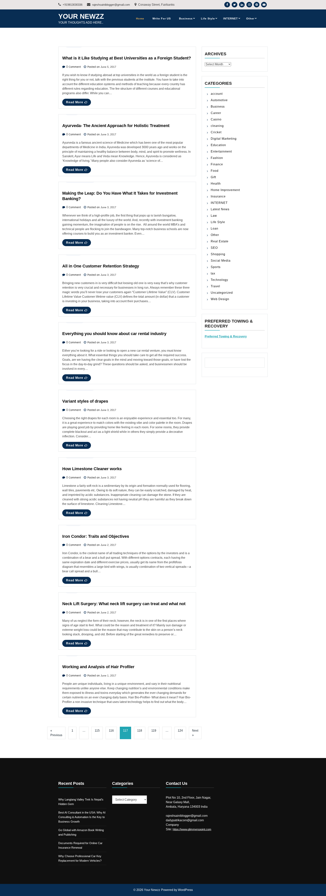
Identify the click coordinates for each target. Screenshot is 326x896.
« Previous (56, 733)
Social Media (221, 260)
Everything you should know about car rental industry (114, 333)
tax (213, 273)
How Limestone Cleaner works (92, 468)
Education (218, 145)
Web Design (220, 299)
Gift (213, 177)
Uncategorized (222, 292)
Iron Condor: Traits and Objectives (95, 536)
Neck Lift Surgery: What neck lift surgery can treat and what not (123, 603)
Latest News (220, 209)
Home (140, 18)
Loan (214, 228)
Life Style (208, 18)
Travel (215, 286)
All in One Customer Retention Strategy (100, 266)
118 (139, 730)
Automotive (219, 100)
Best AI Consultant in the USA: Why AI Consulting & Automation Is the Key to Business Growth (81, 817)
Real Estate (219, 241)
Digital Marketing (224, 138)
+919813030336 (72, 4)
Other (250, 18)
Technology (219, 279)
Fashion (217, 157)
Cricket (216, 132)
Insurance (218, 196)
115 (97, 730)
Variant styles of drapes (85, 401)
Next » (195, 733)
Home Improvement (225, 190)
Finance (217, 164)
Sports (216, 267)
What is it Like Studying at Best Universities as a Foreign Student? (126, 58)
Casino (216, 119)
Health (216, 183)
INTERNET (230, 18)
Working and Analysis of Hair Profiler (98, 666)
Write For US (161, 18)
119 (153, 730)
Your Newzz (81, 16)
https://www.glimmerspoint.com (192, 829)
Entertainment (221, 151)
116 (111, 730)
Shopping (218, 254)
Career (216, 113)
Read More (74, 102)
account (217, 93)
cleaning (217, 125)
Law (214, 215)
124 (180, 730)
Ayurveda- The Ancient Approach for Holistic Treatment (115, 125)
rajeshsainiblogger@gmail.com (110, 4)
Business (186, 18)
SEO (214, 247)
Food (214, 170)
